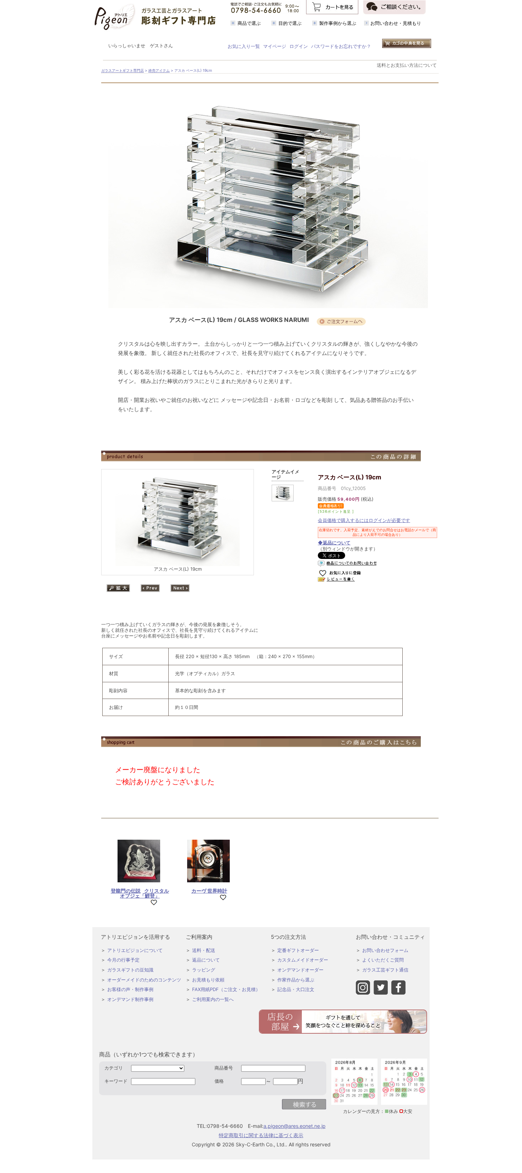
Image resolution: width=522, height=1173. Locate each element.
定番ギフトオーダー (298, 950)
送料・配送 (203, 950)
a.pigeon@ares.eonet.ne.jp (294, 1126)
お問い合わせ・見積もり (395, 23)
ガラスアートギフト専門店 (122, 70)
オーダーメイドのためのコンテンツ (144, 980)
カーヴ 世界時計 (209, 891)
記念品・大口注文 (295, 989)
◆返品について (334, 542)
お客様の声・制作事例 (130, 989)
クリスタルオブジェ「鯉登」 (140, 893)
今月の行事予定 (123, 960)
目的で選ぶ (289, 23)
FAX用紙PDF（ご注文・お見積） (226, 989)
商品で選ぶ (249, 23)
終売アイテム (159, 70)
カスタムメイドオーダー (302, 960)
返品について (206, 960)
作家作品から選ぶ (295, 980)
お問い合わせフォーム (385, 950)
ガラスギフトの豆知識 (130, 970)
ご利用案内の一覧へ (213, 999)
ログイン (298, 46)
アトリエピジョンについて (135, 950)
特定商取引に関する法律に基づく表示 (261, 1135)
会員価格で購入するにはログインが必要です (364, 520)
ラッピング (203, 970)
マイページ (274, 46)
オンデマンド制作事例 (130, 999)
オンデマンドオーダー (300, 970)
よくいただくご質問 (383, 960)
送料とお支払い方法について (407, 65)
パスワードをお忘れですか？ (341, 46)
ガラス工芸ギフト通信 (385, 970)
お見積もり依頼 (208, 980)
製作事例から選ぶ (337, 23)
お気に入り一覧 (244, 46)
